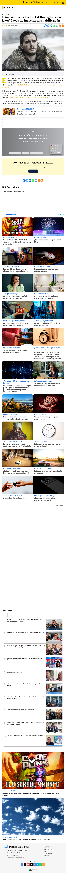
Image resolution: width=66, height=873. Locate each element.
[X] (48, 2)
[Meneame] (60, 25)
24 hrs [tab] (4, 615)
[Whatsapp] (54, 25)
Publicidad (46, 851)
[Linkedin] (51, 25)
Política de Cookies (48, 850)
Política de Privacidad (49, 848)
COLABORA (33, 171)
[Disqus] (33, 531)
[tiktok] (31, 864)
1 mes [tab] (16, 615)
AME (63, 2)
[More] (63, 25)
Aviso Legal (47, 846)
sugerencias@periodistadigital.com (15, 857)
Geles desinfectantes (15, 153)
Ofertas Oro (55, 148)
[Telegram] (57, 25)
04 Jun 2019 (11, 25)
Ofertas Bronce (56, 152)
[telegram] (37, 864)
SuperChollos (55, 146)
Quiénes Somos (48, 853)
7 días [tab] (10, 615)
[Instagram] (57, 2)
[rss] (43, 864)
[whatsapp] (60, 2)
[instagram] (34, 864)
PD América (5, 25)
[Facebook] (45, 25)
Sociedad (9, 8)
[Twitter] (48, 25)
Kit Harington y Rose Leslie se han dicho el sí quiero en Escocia (30, 97)
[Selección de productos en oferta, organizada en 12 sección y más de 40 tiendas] (33, 131)
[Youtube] (51, 2)
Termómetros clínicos (36, 153)
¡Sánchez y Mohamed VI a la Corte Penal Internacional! (21, 709)
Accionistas (47, 855)
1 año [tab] (21, 615)
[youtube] (28, 864)
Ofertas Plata (55, 150)
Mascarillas (25, 153)
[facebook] (22, 864)
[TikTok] (54, 2)
